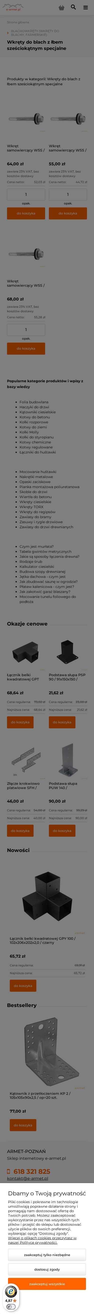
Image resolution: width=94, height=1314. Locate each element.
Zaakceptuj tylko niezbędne (47, 1255)
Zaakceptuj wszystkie (47, 1284)
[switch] (11, 1306)
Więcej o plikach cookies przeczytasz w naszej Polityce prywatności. (42, 1240)
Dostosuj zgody (47, 1269)
